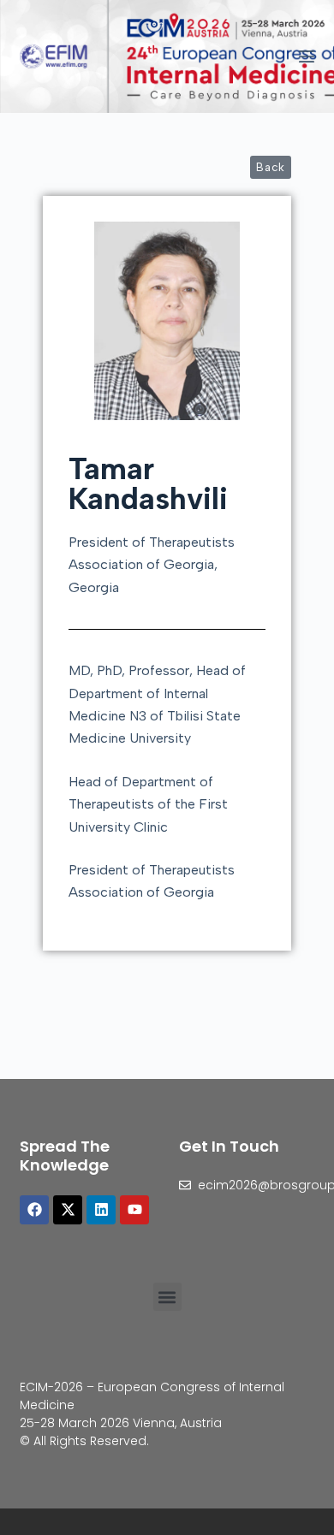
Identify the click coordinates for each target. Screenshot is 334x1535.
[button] (167, 1297)
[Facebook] (34, 1209)
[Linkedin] (101, 1209)
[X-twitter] (67, 1209)
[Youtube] (134, 1209)
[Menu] (306, 56)
